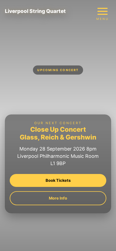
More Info (58, 198)
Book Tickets (58, 180)
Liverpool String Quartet (35, 11)
